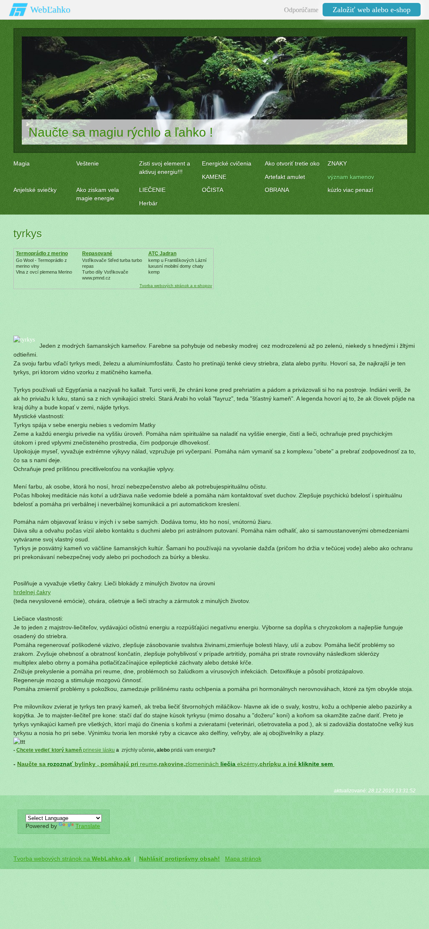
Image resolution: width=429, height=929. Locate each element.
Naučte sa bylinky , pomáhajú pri (78, 764)
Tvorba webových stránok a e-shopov (176, 285)
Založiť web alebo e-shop (372, 9)
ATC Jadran (162, 253)
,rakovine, (171, 764)
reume (148, 764)
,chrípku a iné (296, 764)
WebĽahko (50, 9)
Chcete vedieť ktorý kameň (49, 750)
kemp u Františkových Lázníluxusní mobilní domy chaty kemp (177, 266)
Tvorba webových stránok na (72, 858)
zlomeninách (202, 764)
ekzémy (247, 764)
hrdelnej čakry (32, 592)
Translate (87, 826)
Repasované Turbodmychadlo (102, 256)
